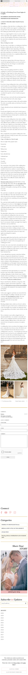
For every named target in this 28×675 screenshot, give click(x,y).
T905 (18, 204)
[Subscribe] (25, 603)
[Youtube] (5, 512)
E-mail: (2, 428)
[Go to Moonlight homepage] (14, 4)
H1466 (25, 276)
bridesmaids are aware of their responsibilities (16, 285)
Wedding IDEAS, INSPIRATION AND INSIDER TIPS (14, 536)
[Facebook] (1, 512)
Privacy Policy (17, 663)
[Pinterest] (10, 512)
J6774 (6, 263)
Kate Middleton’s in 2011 (13, 296)
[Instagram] (14, 512)
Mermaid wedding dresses (7, 181)
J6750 (2, 250)
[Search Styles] (26, 1)
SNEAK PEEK (5, 532)
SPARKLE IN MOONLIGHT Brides (11, 524)
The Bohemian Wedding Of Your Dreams (7, 401)
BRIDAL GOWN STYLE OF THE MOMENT (13, 528)
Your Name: (3, 422)
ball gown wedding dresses (14, 279)
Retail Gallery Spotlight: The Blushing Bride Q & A (20, 401)
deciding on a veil (5, 340)
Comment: (3, 433)
